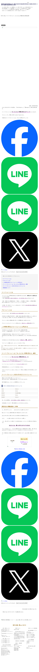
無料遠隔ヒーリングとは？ (15, 8)
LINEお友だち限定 (16, 629)
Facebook (23, 10)
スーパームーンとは (7, 278)
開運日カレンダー (15, 7)
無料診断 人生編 (16, 650)
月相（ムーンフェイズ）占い (18, 645)
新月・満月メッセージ (21, 7)
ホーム (3, 7)
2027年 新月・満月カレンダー (5, 630)
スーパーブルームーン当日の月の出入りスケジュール (14, 285)
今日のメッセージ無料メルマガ (31, 637)
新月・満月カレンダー (8, 7)
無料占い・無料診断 (18, 643)
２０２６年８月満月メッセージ (5, 640)
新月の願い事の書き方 (4, 648)
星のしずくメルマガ (29, 648)
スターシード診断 (16, 646)
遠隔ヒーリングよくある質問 (31, 635)
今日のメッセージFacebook (30, 636)
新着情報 (3, 25)
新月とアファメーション (4, 649)
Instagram (19, 10)
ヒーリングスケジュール (6, 9)
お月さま (12, 10)
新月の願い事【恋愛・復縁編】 (5, 651)
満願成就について (6, 287)
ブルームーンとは (6, 280)
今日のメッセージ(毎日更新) (6, 10)
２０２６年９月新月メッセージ (5, 639)
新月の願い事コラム (29, 7)
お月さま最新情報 (31, 639)
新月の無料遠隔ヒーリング (6, 8)
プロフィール (24, 9)
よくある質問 (22, 8)
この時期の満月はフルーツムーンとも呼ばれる (12, 282)
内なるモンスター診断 (17, 647)
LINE (16, 10)
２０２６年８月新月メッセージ (5, 641)
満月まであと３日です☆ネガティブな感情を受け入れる (13, 611)
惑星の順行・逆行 (18, 9)
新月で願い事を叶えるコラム (20, 631)
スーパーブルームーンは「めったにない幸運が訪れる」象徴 (15, 284)
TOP (5, 14)
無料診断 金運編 (16, 649)
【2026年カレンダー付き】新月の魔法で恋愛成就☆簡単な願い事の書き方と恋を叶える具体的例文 (19, 634)
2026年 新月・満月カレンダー (5, 629)
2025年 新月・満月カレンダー (6, 636)
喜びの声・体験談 (27, 8)
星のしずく (28, 647)
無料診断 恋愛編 (16, 648)
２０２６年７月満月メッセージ (5, 642)
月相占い (28, 9)
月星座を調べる (12, 9)
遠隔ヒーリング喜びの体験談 (31, 634)
